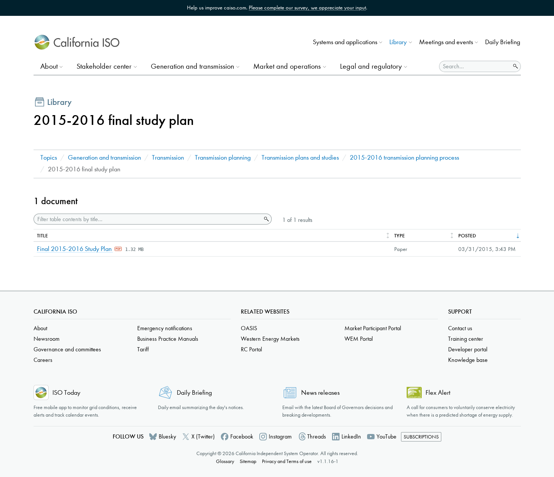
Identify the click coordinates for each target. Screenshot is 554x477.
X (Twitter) (203, 436)
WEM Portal (358, 338)
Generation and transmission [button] (192, 66)
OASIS (249, 328)
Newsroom (47, 338)
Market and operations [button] (287, 66)
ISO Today (66, 393)
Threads (316, 436)
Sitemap (248, 461)
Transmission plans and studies (300, 158)
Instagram (280, 436)
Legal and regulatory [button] (371, 66)
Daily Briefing (502, 42)
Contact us (460, 328)
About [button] (49, 66)
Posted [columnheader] (467, 235)
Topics (48, 158)
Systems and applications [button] (345, 42)
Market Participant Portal (372, 328)
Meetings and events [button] (446, 42)
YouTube (386, 436)
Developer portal (467, 349)
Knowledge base (468, 359)
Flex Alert (437, 393)
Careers (43, 359)
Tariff (143, 349)
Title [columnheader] (42, 235)
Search (265, 219)
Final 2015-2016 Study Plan (75, 249)
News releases (320, 393)
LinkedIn (351, 436)
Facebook (241, 436)
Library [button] (398, 42)
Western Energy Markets (270, 338)
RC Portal (251, 349)
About (40, 328)
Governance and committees (67, 349)
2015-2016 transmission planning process (404, 158)
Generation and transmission (104, 158)
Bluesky (167, 436)
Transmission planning (223, 158)
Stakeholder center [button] (104, 66)
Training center (465, 338)
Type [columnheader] (399, 235)
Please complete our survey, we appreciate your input (307, 7)
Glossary (225, 461)
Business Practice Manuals (167, 338)
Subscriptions (421, 437)
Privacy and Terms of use (287, 461)
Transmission (168, 158)
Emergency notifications (164, 328)
